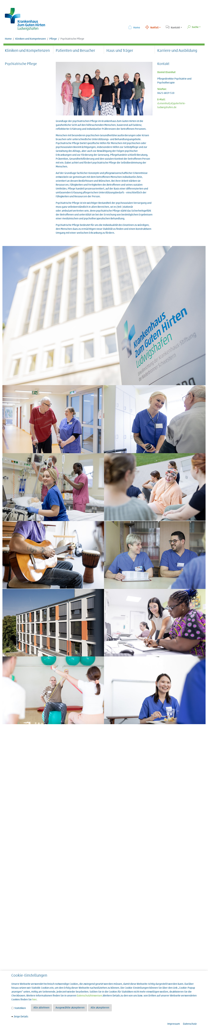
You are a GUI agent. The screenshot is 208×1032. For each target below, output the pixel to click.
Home (136, 27)
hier (34, 999)
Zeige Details (21, 1016)
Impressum (173, 1024)
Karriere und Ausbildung (177, 51)
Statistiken (20, 1008)
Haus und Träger (119, 51)
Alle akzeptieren (100, 1008)
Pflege (53, 39)
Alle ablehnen (41, 1008)
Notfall (154, 27)
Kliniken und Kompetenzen (30, 39)
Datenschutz (190, 1024)
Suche (195, 27)
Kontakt (175, 27)
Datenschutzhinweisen (89, 995)
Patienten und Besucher (75, 51)
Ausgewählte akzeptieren (70, 1008)
